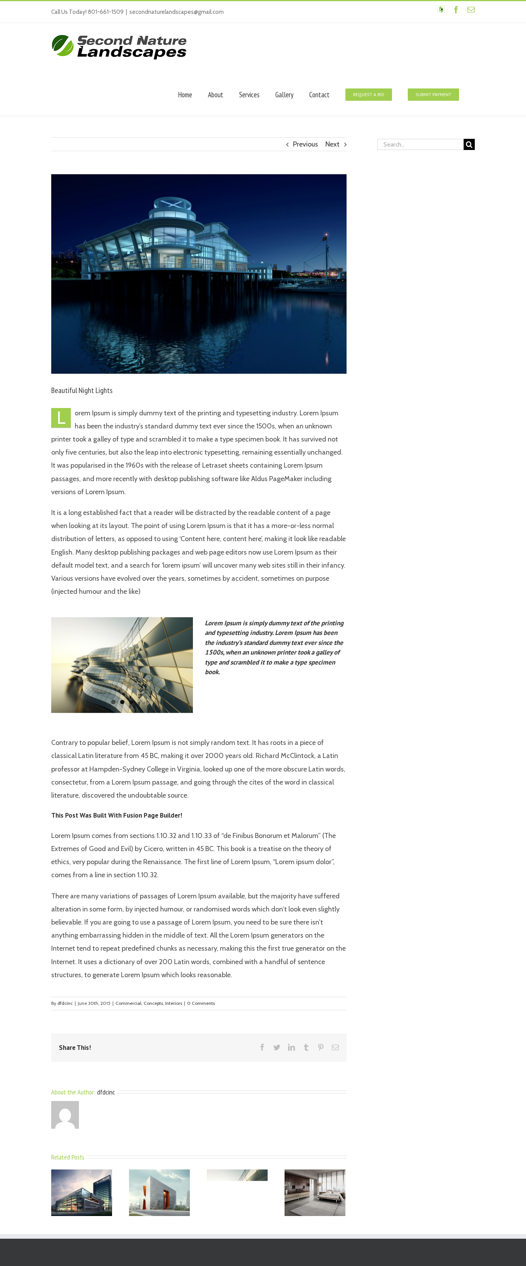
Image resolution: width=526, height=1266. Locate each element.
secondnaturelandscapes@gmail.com (176, 11)
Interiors (173, 1003)
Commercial (128, 1003)
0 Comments (201, 1003)
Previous (305, 144)
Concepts (153, 1003)
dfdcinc (65, 1003)
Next (332, 144)
